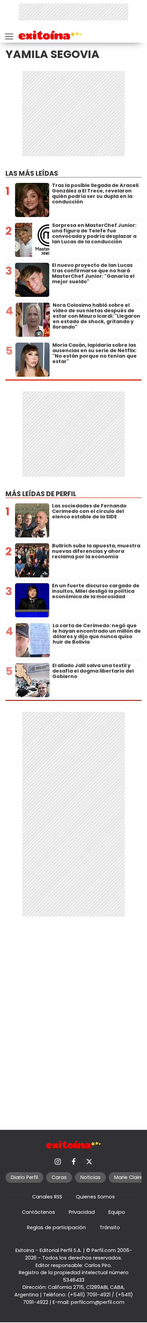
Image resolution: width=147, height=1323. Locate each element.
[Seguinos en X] (89, 1161)
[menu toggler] (8, 35)
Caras (59, 1177)
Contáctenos (38, 1212)
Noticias (90, 1177)
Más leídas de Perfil (40, 494)
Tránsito (109, 1227)
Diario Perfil (24, 1177)
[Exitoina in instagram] (58, 1161)
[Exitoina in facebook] (73, 1161)
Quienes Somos (95, 1196)
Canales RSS (47, 1196)
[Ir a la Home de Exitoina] (50, 36)
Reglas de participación (56, 1227)
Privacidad (82, 1212)
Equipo (116, 1212)
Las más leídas (31, 173)
